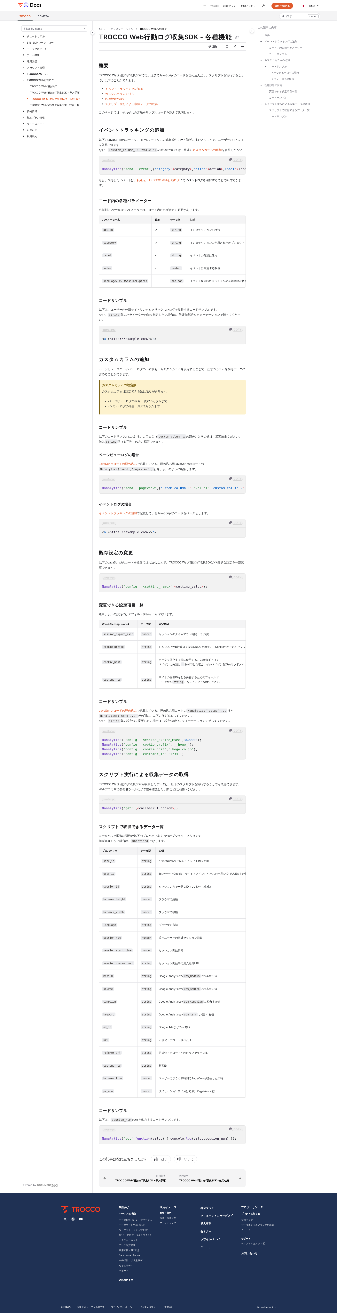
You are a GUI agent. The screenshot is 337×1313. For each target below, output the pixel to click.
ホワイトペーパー (211, 1239)
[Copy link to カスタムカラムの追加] (155, 360)
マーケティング (168, 1222)
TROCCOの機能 (127, 1213)
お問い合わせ (249, 1253)
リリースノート (36, 123)
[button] (25, 16)
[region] (172, 165)
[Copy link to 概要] (115, 66)
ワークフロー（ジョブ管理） (134, 1229)
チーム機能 (33, 55)
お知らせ (32, 130)
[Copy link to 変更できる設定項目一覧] (150, 605)
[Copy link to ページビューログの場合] (145, 455)
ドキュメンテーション (120, 28)
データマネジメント (38, 48)
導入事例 (205, 1223)
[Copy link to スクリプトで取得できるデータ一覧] (170, 827)
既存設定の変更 (115, 99)
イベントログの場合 (282, 78)
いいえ (189, 1159)
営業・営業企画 (168, 1217)
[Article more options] (242, 46)
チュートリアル (36, 36)
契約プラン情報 (36, 117)
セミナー (205, 1231)
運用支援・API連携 (129, 1250)
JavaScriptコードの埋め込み (118, 464)
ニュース (246, 1229)
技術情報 (32, 111)
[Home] (29, 5)
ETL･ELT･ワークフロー (40, 42)
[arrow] (261, 41)
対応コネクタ (126, 1279)
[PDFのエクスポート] (235, 46)
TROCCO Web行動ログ (40, 80)
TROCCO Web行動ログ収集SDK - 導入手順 (55, 92)
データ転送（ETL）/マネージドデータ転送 (136, 1219)
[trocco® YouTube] (81, 1219)
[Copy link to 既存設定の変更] (139, 553)
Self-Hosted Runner (130, 1255)
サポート (123, 1270)
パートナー (207, 1247)
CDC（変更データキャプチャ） (135, 1235)
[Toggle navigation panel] (92, 32)
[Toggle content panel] (252, 31)
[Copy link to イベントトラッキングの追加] (171, 130)
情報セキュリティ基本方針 (91, 1307)
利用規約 (32, 136)
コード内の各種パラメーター (285, 47)
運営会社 (169, 1307)
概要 (267, 35)
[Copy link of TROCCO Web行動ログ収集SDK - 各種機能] (237, 37)
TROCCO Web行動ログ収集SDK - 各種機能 (55, 98)
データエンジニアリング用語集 (257, 1224)
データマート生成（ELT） (132, 1224)
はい (164, 1159)
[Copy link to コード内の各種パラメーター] (158, 201)
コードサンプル (278, 53)
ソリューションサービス (215, 1215)
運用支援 (32, 61)
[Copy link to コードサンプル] (133, 301)
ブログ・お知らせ (250, 1213)
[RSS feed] (264, 6)
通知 (214, 46)
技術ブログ (247, 1219)
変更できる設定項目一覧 (283, 91)
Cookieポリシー (149, 1307)
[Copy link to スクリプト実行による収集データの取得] (195, 775)
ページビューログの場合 (285, 72)
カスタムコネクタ (128, 1240)
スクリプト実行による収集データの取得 (131, 104)
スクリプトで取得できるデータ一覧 (289, 110)
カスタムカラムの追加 (119, 94)
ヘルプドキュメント (251, 1243)
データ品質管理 (127, 1245)
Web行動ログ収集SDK (131, 1260)
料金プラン (207, 1208)
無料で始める (282, 5)
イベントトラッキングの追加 (124, 89)
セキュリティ (126, 1265)
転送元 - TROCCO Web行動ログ (158, 180)
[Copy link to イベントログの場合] (138, 504)
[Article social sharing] (226, 46)
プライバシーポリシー (123, 1307)
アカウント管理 (36, 67)
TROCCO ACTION (37, 73)
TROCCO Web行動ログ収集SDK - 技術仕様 (55, 105)
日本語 (311, 5)
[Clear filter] (84, 28)
